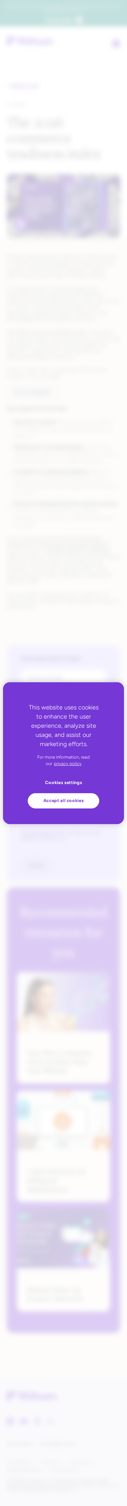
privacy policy (68, 763)
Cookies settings (63, 782)
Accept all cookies (63, 800)
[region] (63, 753)
